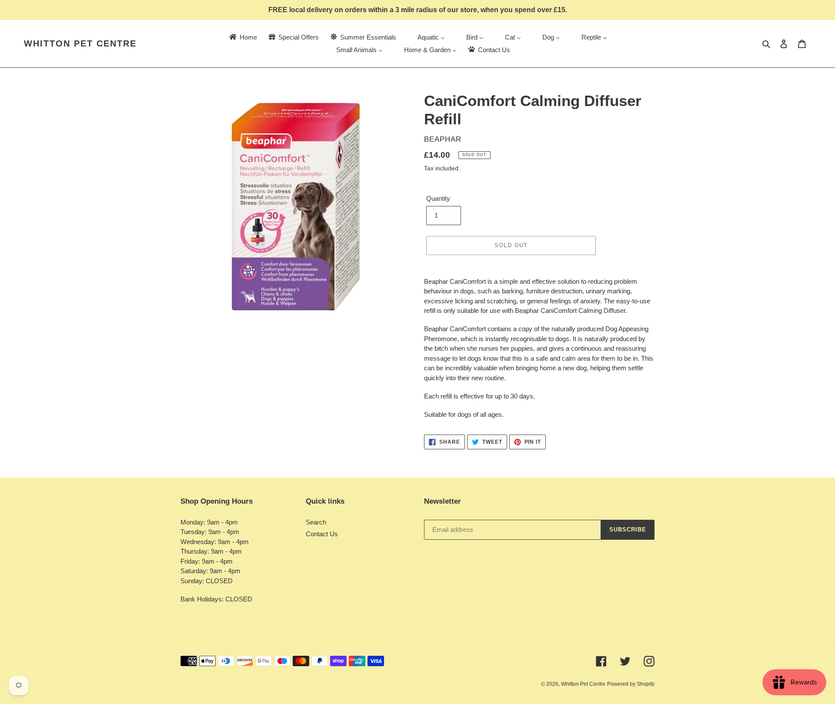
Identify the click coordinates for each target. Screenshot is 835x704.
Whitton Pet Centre (80, 43)
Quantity (438, 198)
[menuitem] (242, 37)
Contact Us (322, 534)
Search (316, 522)
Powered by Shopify (631, 684)
